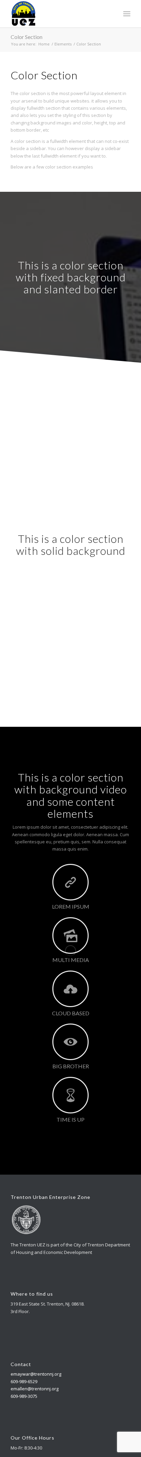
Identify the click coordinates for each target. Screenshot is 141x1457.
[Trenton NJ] (58, 13)
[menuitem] (126, 13)
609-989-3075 (24, 1396)
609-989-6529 (24, 1381)
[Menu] (126, 13)
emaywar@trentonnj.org (36, 1374)
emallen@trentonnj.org (35, 1389)
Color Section (26, 37)
